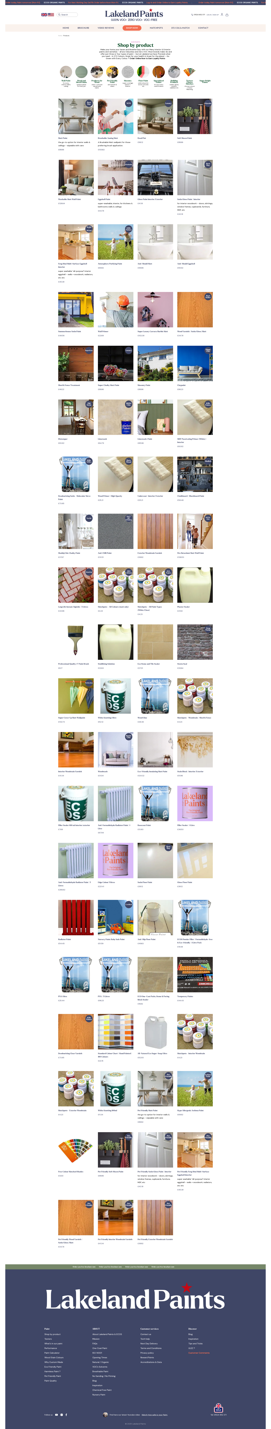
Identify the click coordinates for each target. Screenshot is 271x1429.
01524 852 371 (199, 15)
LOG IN (209, 15)
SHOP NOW (132, 28)
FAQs (94, 1343)
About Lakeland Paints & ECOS (107, 1334)
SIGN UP (216, 15)
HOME (66, 28)
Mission (96, 1339)
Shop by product (52, 1334)
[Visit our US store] (51, 14)
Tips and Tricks (195, 1343)
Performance (50, 1348)
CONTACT (203, 28)
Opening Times (99, 1357)
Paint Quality (50, 1380)
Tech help (145, 1339)
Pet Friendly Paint (52, 1376)
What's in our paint (53, 1343)
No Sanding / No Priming (103, 1376)
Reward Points (147, 1357)
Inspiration (97, 1385)
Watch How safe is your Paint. (155, 1415)
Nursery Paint (98, 1394)
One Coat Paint (99, 1348)
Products (66, 36)
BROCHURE (83, 28)
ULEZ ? (191, 1348)
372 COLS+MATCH (180, 28)
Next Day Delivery (149, 1343)
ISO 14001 (97, 1352)
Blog (94, 1380)
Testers (48, 1339)
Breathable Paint (100, 1371)
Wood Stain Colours (54, 1357)
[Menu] (222, 14)
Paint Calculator (52, 1352)
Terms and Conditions (151, 1348)
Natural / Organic (100, 1362)
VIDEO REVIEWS (106, 28)
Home (60, 36)
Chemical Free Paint (102, 1390)
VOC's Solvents (99, 1366)
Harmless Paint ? (52, 1371)
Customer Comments (199, 1352)
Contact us (145, 1334)
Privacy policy (147, 1352)
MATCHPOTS (156, 28)
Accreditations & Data (151, 1362)
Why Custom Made (53, 1362)
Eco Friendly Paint (52, 1366)
